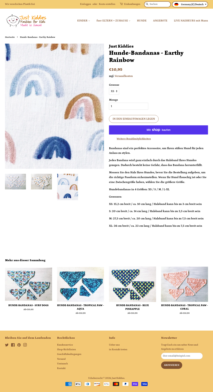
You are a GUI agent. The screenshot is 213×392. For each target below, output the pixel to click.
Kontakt (61, 368)
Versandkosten (124, 76)
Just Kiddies (118, 378)
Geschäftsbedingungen (69, 354)
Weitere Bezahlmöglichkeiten (134, 138)
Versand (61, 359)
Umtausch (62, 363)
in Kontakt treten (118, 349)
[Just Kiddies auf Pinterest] (19, 345)
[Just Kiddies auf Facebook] (13, 345)
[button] (190, 4)
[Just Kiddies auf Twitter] (7, 345)
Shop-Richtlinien (66, 349)
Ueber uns (114, 345)
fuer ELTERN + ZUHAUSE (113, 20)
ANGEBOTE (160, 20)
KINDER (82, 20)
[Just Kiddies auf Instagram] (25, 345)
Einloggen (85, 4)
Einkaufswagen (132, 4)
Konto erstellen (107, 4)
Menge (113, 100)
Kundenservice (65, 345)
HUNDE (142, 20)
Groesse (114, 85)
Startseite (10, 37)
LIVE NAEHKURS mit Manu (191, 20)
